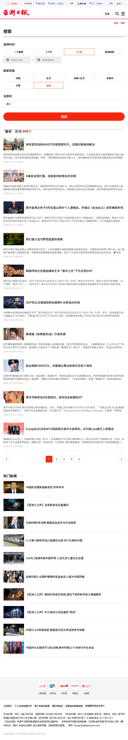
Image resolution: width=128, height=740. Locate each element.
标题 (18, 78)
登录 (107, 13)
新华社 (53, 693)
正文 (48, 78)
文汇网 (64, 693)
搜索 (64, 116)
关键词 (109, 78)
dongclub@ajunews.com (87, 725)
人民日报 (42, 693)
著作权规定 (57, 706)
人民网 (86, 693)
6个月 (79, 52)
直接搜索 (109, 52)
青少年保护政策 (42, 706)
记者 (18, 85)
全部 (48, 85)
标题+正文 (79, 78)
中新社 (75, 693)
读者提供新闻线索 (74, 706)
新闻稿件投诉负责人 (95, 705)
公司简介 (7, 706)
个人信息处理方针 (23, 706)
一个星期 (18, 52)
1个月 (49, 52)
